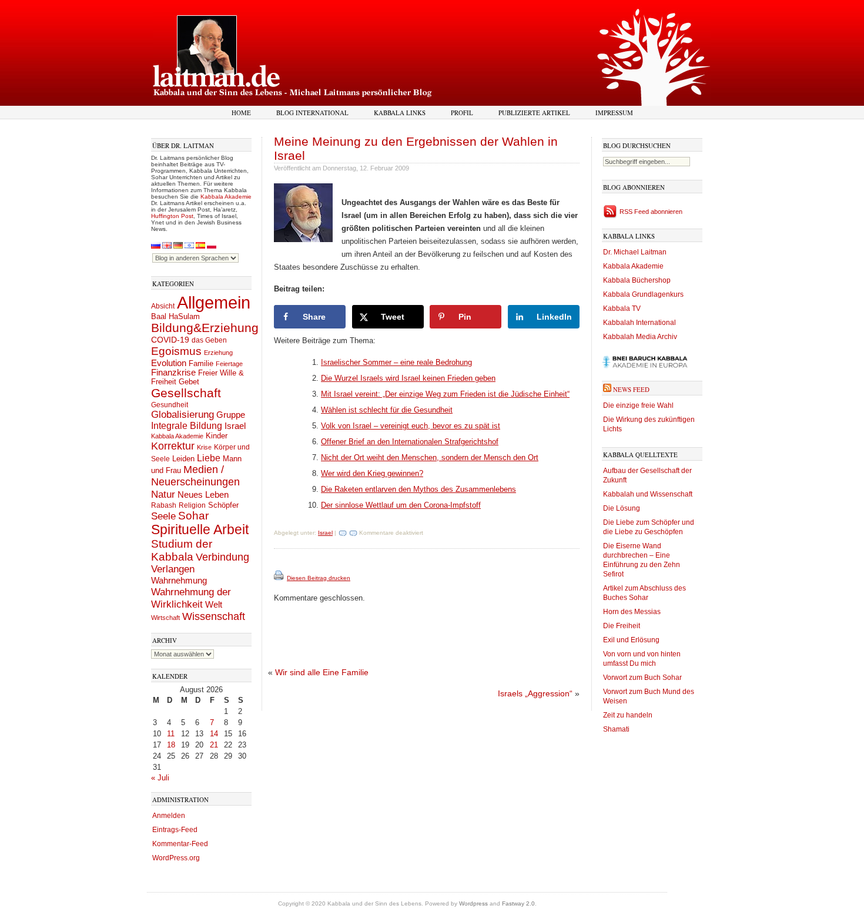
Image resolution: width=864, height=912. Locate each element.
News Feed (631, 389)
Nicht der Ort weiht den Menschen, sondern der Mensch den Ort (429, 457)
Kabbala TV (622, 308)
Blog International (312, 112)
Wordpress (473, 903)
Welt (213, 604)
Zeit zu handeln (627, 715)
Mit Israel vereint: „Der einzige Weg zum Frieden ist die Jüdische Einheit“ (445, 394)
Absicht (163, 306)
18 (171, 744)
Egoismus (176, 350)
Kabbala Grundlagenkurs (643, 294)
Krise (204, 447)
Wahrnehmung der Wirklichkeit (191, 598)
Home (241, 112)
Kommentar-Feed (180, 844)
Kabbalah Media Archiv (640, 337)
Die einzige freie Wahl (638, 405)
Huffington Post (172, 216)
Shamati (616, 729)
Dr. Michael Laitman (635, 252)
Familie (201, 364)
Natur (163, 494)
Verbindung (222, 557)
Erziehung (218, 352)
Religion (192, 505)
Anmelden (168, 816)
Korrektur (173, 446)
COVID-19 (170, 339)
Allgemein (213, 302)
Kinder (216, 435)
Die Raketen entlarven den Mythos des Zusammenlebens (418, 489)
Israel (235, 426)
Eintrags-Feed (174, 830)
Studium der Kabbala (181, 550)
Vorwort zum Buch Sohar (642, 677)
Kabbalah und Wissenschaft (647, 494)
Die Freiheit (621, 626)
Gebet (189, 381)
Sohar (193, 515)
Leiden (183, 458)
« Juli (160, 777)
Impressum (614, 112)
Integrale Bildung (186, 426)
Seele (163, 516)
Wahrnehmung (179, 580)
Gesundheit (169, 405)
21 (214, 744)
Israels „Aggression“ (535, 693)
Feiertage (229, 363)
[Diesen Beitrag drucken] (279, 578)
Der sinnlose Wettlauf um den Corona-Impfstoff (401, 505)
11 (171, 733)
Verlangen (173, 569)
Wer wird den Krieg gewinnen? (372, 473)
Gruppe (230, 415)
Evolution (168, 363)
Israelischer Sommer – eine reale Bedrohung (396, 362)
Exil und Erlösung (631, 640)
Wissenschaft (213, 616)
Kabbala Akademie (226, 196)
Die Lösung (621, 508)
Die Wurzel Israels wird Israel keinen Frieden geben (408, 378)
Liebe (208, 457)
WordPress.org (176, 858)
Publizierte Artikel (534, 112)
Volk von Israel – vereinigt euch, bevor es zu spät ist (410, 425)
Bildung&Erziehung (205, 327)
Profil (462, 112)
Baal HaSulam (175, 317)
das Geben (209, 340)
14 (214, 733)
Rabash (163, 505)
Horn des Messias (632, 612)
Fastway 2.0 (518, 903)
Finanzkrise (173, 372)
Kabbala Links (400, 112)
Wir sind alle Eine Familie (322, 672)
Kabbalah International (639, 322)
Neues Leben (203, 494)
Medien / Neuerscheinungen (195, 476)
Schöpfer (223, 505)
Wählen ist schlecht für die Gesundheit (387, 409)
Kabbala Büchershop (637, 280)
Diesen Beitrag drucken (318, 578)
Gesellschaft (186, 393)
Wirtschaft (165, 617)
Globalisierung (182, 414)
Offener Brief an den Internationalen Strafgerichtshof (409, 441)
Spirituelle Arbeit (200, 529)
